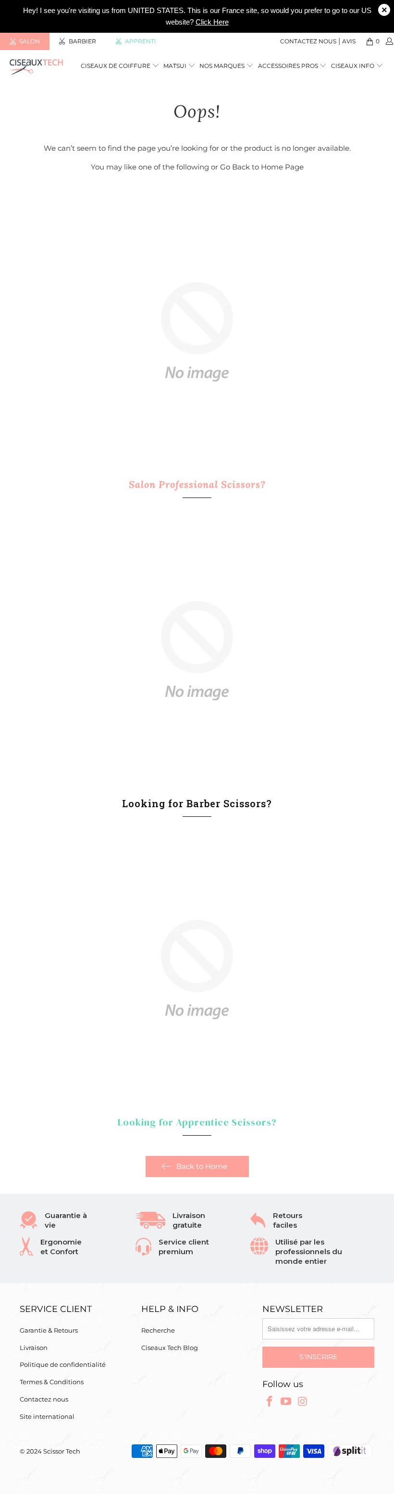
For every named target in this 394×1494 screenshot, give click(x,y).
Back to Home (201, 1166)
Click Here (212, 22)
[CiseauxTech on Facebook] (269, 1402)
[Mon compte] (389, 41)
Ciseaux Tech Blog (169, 1347)
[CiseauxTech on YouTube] (286, 1402)
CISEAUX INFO (352, 65)
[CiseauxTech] (36, 67)
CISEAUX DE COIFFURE (115, 65)
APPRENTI (140, 41)
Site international (47, 1416)
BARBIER (82, 41)
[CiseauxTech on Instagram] (303, 1402)
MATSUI (175, 65)
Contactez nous (308, 41)
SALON (29, 41)
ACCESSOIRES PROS (289, 65)
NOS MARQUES (222, 65)
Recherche (158, 1330)
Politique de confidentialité (63, 1364)
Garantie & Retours (49, 1330)
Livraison (34, 1347)
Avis (349, 41)
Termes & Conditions (52, 1382)
